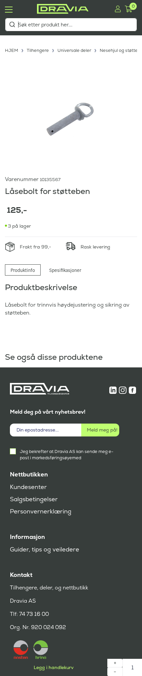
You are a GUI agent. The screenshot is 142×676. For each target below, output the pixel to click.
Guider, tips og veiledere (44, 549)
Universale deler (74, 50)
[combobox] (71, 24)
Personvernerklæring (40, 511)
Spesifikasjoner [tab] (65, 270)
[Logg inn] (118, 9)
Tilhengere (38, 50)
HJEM (11, 50)
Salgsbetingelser (34, 499)
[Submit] (12, 24)
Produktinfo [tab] (23, 270)
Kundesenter (28, 487)
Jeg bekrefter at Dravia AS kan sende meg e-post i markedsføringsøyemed (66, 455)
